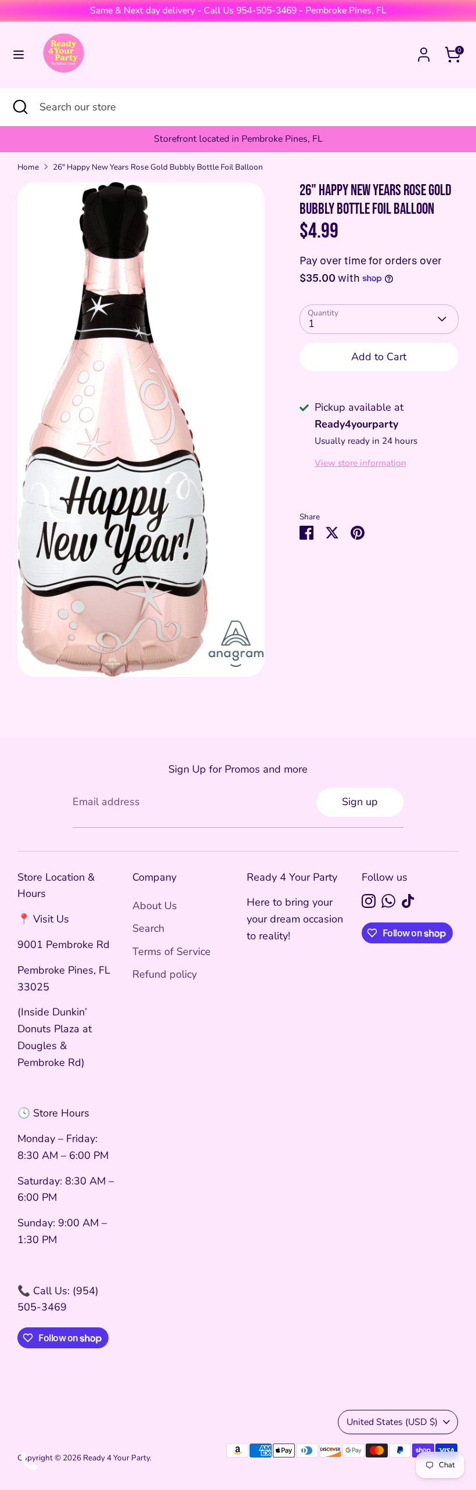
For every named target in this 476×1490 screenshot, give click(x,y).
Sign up (360, 802)
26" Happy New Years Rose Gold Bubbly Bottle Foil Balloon (158, 167)
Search (148, 928)
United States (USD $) (392, 1422)
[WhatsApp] (388, 901)
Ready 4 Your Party (116, 1457)
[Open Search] (20, 107)
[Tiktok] (408, 901)
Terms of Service (171, 951)
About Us (154, 906)
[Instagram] (369, 901)
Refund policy (164, 974)
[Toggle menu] (18, 55)
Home (28, 167)
